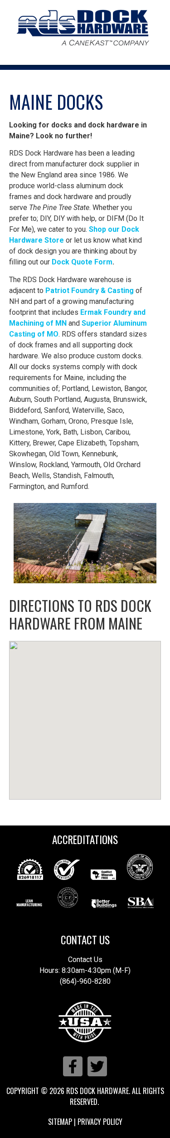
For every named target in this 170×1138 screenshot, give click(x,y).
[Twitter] (97, 1066)
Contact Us (85, 940)
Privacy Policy (100, 1121)
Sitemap (60, 1121)
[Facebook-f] (73, 1066)
